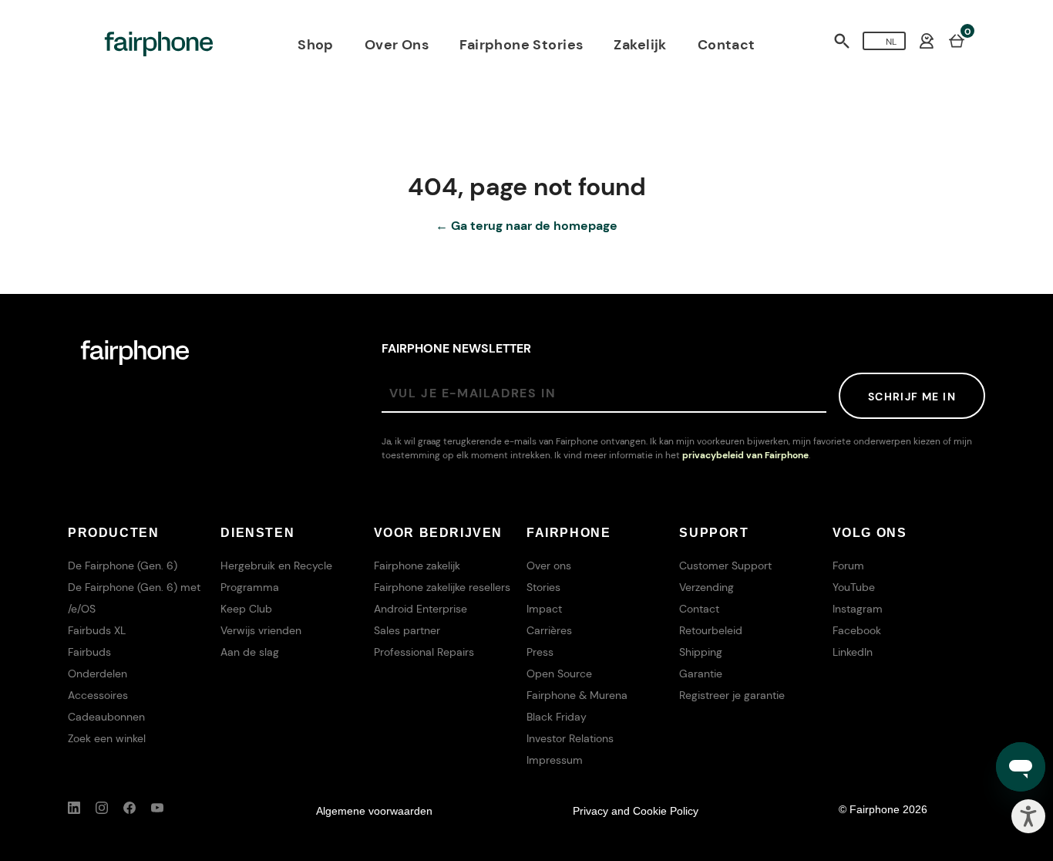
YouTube (854, 587)
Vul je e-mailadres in (473, 393)
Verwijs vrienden (260, 630)
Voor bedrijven (438, 532)
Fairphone (568, 532)
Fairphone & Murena (576, 695)
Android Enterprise (420, 609)
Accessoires (98, 695)
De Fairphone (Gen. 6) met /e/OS (134, 598)
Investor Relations (570, 738)
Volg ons (870, 532)
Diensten (257, 532)
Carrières (549, 630)
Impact (544, 609)
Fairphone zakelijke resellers (442, 587)
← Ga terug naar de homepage (526, 226)
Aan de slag (249, 652)
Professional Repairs (424, 652)
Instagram (858, 609)
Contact (726, 44)
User (926, 41)
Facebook (857, 630)
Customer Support (725, 565)
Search (842, 41)
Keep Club (246, 609)
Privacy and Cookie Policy (635, 811)
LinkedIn (853, 652)
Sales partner (407, 630)
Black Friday (556, 717)
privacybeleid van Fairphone (745, 455)
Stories (543, 587)
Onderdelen (97, 673)
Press (539, 652)
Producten (113, 532)
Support (714, 532)
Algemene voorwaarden (374, 811)
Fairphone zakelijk (417, 565)
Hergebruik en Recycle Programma (276, 576)
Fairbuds (89, 652)
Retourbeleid (710, 630)
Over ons (548, 565)
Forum (848, 565)
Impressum (554, 760)
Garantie (700, 673)
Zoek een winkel (107, 738)
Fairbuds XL (97, 630)
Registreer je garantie (732, 695)
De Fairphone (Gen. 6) (122, 565)
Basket (956, 40)
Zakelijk (640, 44)
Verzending (706, 587)
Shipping (700, 652)
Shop (316, 44)
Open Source (559, 673)
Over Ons (397, 44)
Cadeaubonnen (106, 717)
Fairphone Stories (521, 44)
